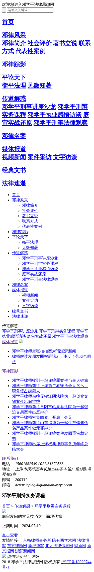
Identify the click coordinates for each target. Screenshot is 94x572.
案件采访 (40, 157)
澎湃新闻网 (25, 551)
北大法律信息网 (59, 546)
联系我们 (10, 458)
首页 (8, 22)
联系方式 (30, 221)
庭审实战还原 (34, 274)
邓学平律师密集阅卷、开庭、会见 (42, 417)
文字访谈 (65, 157)
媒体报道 (14, 149)
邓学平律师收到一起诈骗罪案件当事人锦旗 (50, 380)
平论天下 (14, 77)
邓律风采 (14, 35)
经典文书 (14, 170)
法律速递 (14, 183)
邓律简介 (14, 43)
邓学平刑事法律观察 (61, 122)
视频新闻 (14, 157)
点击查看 (10, 535)
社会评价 (40, 43)
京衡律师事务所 (37, 540)
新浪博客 (36, 546)
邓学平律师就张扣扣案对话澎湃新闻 (44, 351)
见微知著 (40, 85)
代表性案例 (31, 51)
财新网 (80, 546)
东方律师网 (17, 546)
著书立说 (65, 43)
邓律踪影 (14, 64)
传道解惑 (14, 98)
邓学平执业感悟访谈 (55, 114)
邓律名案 (14, 136)
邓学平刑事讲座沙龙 (29, 106)
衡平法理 (14, 85)
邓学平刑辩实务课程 (40, 263)
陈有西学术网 (64, 540)
